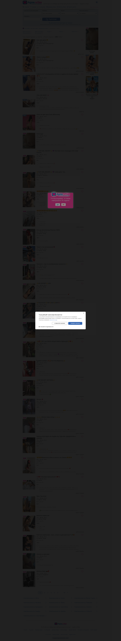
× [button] (83, 313)
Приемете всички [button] (75, 323)
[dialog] (60, 320)
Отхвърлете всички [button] (59, 323)
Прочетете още (53, 320)
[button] (46, 326)
